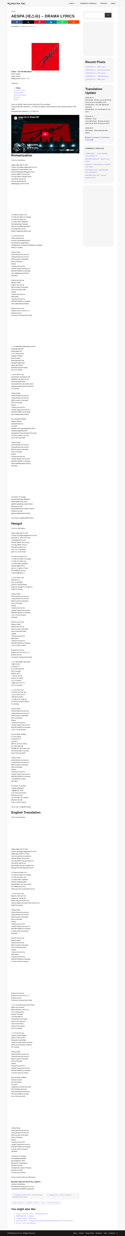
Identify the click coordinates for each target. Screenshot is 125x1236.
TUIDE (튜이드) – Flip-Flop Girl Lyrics (97, 70)
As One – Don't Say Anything (26, 1223)
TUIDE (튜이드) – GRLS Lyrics (95, 67)
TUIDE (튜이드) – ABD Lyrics (95, 79)
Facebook (112, 1233)
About (75, 1233)
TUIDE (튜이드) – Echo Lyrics (95, 73)
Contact (103, 3)
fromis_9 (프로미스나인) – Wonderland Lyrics (32, 1214)
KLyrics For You (16, 3)
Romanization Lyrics (54, 1203)
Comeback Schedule (88, 3)
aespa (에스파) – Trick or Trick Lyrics (60, 1195)
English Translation (18, 1203)
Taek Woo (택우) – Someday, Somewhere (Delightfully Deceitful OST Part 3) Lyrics (44, 1221)
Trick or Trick (20, 90)
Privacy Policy (90, 1233)
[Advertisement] (45, 37)
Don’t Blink (19, 93)
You (17, 100)
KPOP (36, 1203)
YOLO (18, 97)
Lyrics (71, 3)
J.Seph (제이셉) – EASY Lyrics (26, 1218)
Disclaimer (99, 1233)
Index (113, 3)
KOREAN (29, 1203)
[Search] (108, 15)
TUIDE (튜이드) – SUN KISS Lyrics (96, 76)
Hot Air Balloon (21, 95)
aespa (13, 11)
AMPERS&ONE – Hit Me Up (25, 1216)
